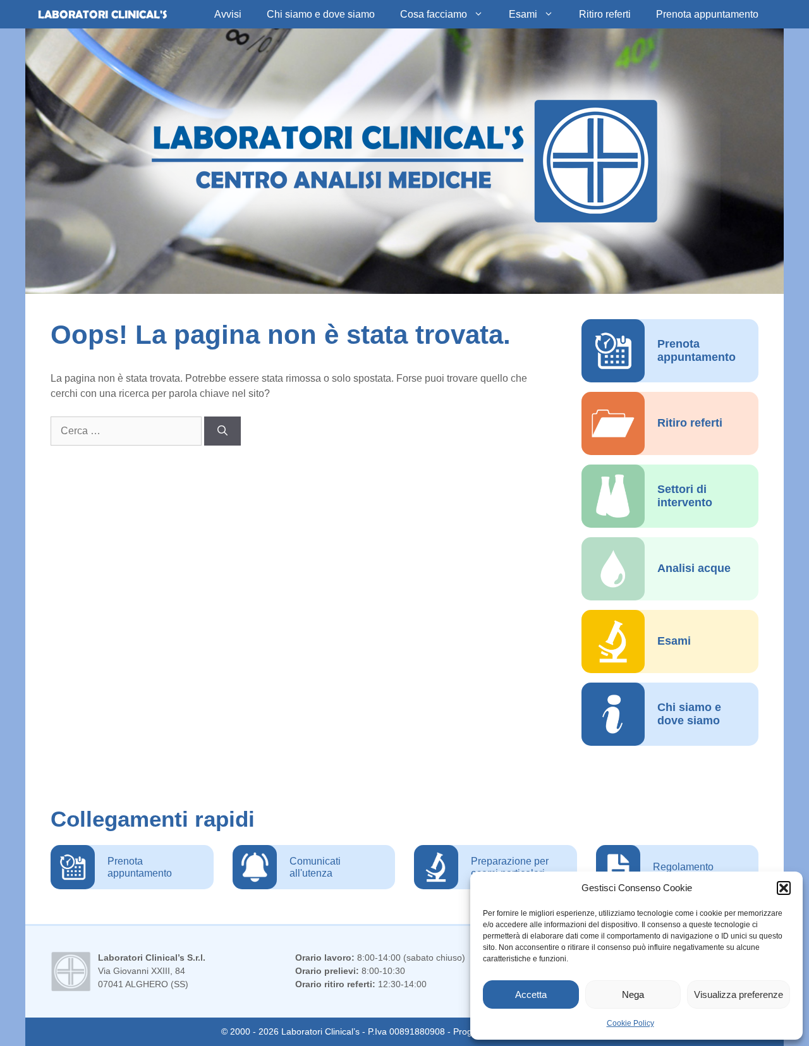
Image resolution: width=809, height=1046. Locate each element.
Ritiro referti (605, 14)
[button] (783, 888)
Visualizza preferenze (738, 994)
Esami (523, 14)
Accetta (531, 994)
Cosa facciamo (433, 14)
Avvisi (227, 14)
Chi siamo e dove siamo (321, 14)
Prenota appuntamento (707, 14)
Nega (633, 994)
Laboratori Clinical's (102, 14)
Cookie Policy (630, 1023)
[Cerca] (222, 431)
